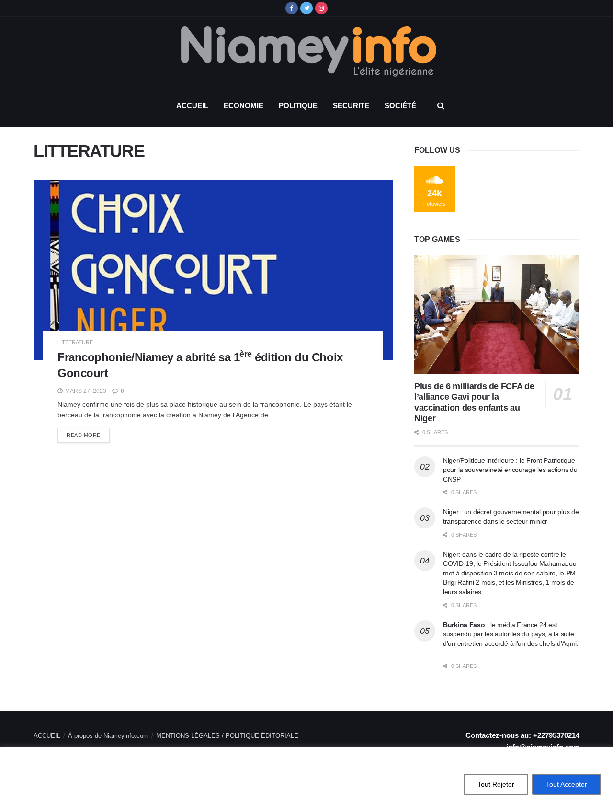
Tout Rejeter (495, 784)
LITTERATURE (75, 342)
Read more (84, 435)
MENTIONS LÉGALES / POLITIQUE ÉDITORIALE (227, 735)
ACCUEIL (192, 106)
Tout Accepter (566, 784)
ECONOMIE (243, 106)
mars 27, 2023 (85, 391)
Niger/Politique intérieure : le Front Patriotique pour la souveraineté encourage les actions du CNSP (510, 470)
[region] (306, 775)
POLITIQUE (298, 106)
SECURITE (351, 106)
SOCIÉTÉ (400, 106)
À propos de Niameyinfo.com (108, 735)
